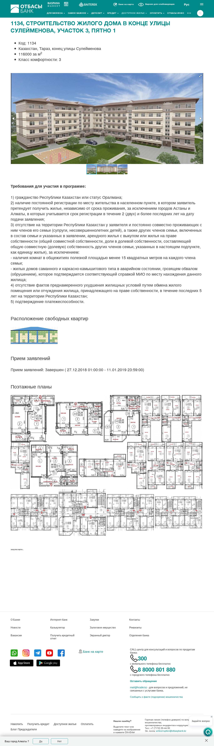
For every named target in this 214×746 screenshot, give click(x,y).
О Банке (15, 619)
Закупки (94, 619)
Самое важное (77, 13)
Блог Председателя (24, 729)
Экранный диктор (100, 635)
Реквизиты (135, 627)
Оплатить (156, 13)
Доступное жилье (133, 13)
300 (142, 658)
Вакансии (16, 635)
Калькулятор (57, 627)
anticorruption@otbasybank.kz (171, 730)
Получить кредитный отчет (62, 636)
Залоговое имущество (103, 627)
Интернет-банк (58, 619)
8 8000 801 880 (156, 669)
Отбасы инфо (175, 13)
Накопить (17, 724)
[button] (200, 75)
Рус (186, 4)
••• (189, 13)
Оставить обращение (143, 681)
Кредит (112, 13)
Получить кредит (38, 724)
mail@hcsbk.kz (138, 687)
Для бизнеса (55, 13)
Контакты (134, 619)
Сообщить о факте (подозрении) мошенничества (156, 696)
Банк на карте (93, 651)
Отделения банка (139, 635)
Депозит (97, 13)
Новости (16, 627)
